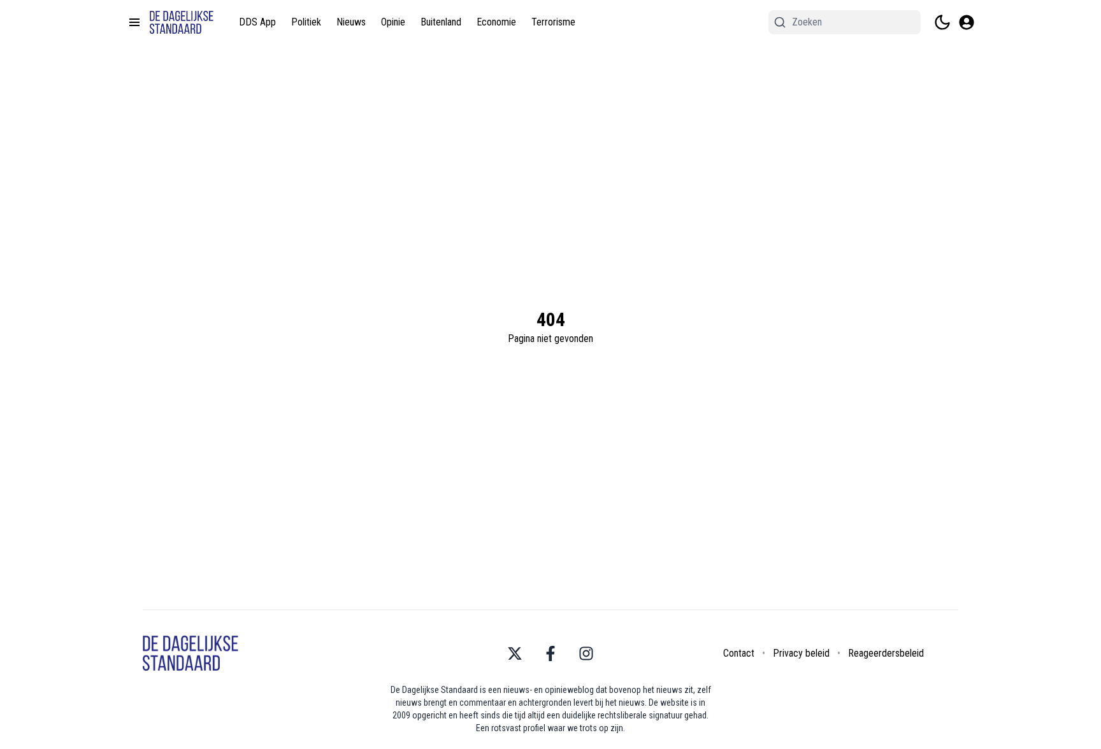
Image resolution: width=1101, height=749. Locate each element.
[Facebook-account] (550, 653)
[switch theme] (942, 22)
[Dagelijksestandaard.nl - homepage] (181, 22)
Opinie (393, 22)
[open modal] (966, 22)
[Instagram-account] (586, 653)
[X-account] (514, 653)
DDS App (257, 22)
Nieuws (351, 22)
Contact (738, 653)
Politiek (306, 22)
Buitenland (441, 22)
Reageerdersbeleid (886, 653)
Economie (496, 22)
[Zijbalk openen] (134, 22)
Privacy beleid (801, 653)
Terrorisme (553, 22)
